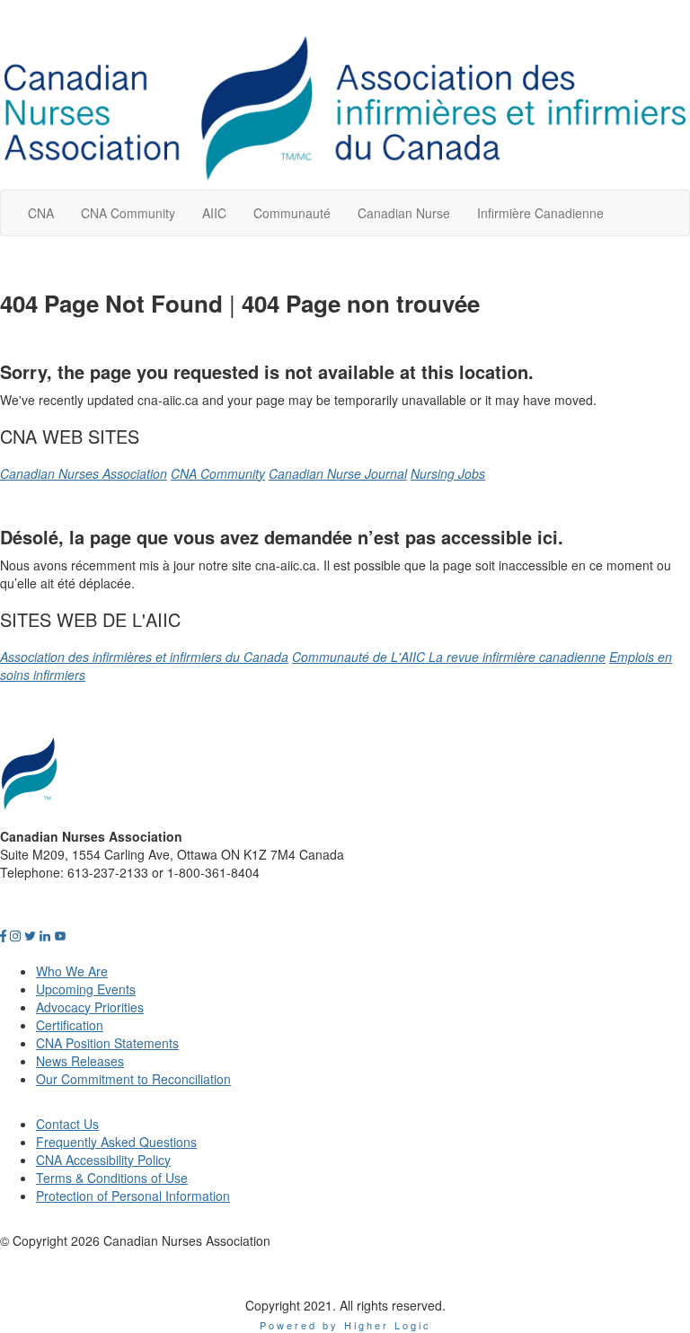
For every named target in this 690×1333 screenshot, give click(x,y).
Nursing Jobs (448, 473)
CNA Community (218, 473)
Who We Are (72, 971)
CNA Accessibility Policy (103, 1160)
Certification (69, 1025)
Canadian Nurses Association (83, 473)
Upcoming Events (86, 989)
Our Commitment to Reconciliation (133, 1079)
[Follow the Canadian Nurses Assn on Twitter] (30, 935)
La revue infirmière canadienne (517, 657)
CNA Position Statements (107, 1043)
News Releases (80, 1061)
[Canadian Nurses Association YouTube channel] (60, 935)
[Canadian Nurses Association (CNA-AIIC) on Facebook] (3, 935)
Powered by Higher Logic (345, 1325)
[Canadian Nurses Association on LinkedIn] (45, 935)
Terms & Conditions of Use (112, 1178)
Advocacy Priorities (90, 1007)
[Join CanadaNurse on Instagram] (15, 935)
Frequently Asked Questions (116, 1142)
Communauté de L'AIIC (360, 657)
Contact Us (67, 1124)
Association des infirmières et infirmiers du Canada (144, 657)
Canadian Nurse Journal (338, 473)
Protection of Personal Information (133, 1196)
